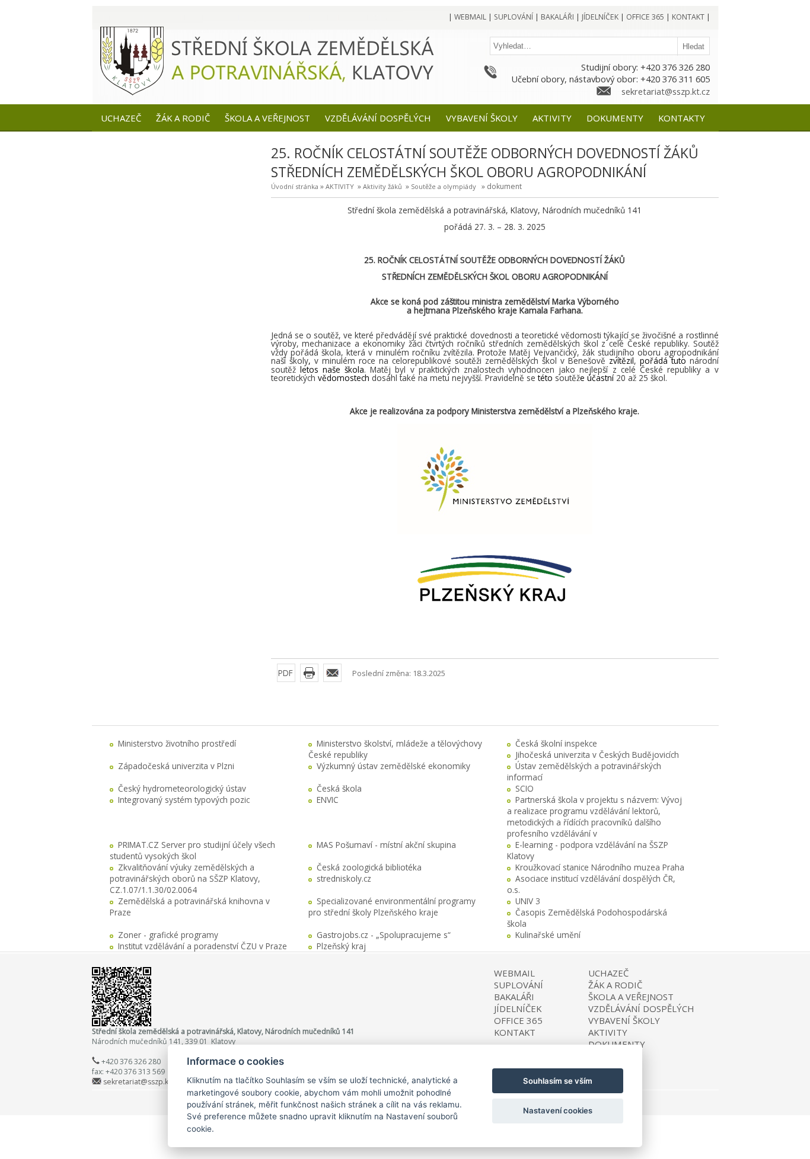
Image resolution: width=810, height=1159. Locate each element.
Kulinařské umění (548, 934)
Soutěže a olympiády (443, 186)
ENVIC (328, 799)
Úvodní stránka (294, 186)
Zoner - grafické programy (168, 934)
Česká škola (339, 788)
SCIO (524, 788)
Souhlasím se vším (557, 1081)
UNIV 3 (527, 901)
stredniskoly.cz (344, 878)
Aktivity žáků (382, 186)
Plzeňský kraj (341, 946)
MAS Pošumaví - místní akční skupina (386, 844)
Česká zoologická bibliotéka (369, 867)
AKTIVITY (340, 186)
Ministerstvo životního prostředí (177, 743)
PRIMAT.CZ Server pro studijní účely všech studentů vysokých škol (192, 850)
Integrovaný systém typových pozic (184, 799)
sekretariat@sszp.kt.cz (665, 91)
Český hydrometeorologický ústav (182, 788)
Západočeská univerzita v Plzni (176, 765)
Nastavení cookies (557, 1110)
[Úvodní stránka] (132, 93)
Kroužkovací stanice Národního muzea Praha (599, 867)
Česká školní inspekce (556, 743)
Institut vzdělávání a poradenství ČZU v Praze (202, 946)
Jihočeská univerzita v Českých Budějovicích (597, 754)
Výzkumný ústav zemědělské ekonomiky (393, 765)
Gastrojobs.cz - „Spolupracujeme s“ (384, 934)
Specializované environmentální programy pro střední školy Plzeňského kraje (392, 906)
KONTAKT (514, 1032)
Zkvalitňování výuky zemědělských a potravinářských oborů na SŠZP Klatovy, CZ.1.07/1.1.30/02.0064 (185, 878)
